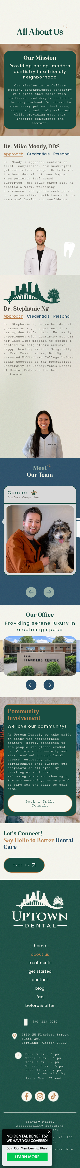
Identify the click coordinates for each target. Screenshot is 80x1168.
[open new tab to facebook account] (26, 1096)
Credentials (38, 154)
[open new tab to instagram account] (40, 1096)
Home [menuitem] (40, 945)
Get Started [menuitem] (40, 971)
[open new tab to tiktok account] (53, 1096)
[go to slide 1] (49, 592)
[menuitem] (39, 988)
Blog (39, 988)
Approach (13, 154)
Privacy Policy (40, 1121)
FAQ (40, 997)
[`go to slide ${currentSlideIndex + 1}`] (49, 685)
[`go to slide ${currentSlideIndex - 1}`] (31, 685)
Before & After (40, 1005)
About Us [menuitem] (40, 954)
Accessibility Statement (40, 1125)
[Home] (40, 909)
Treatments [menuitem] (40, 962)
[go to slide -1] (31, 592)
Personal (61, 154)
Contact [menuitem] (40, 979)
